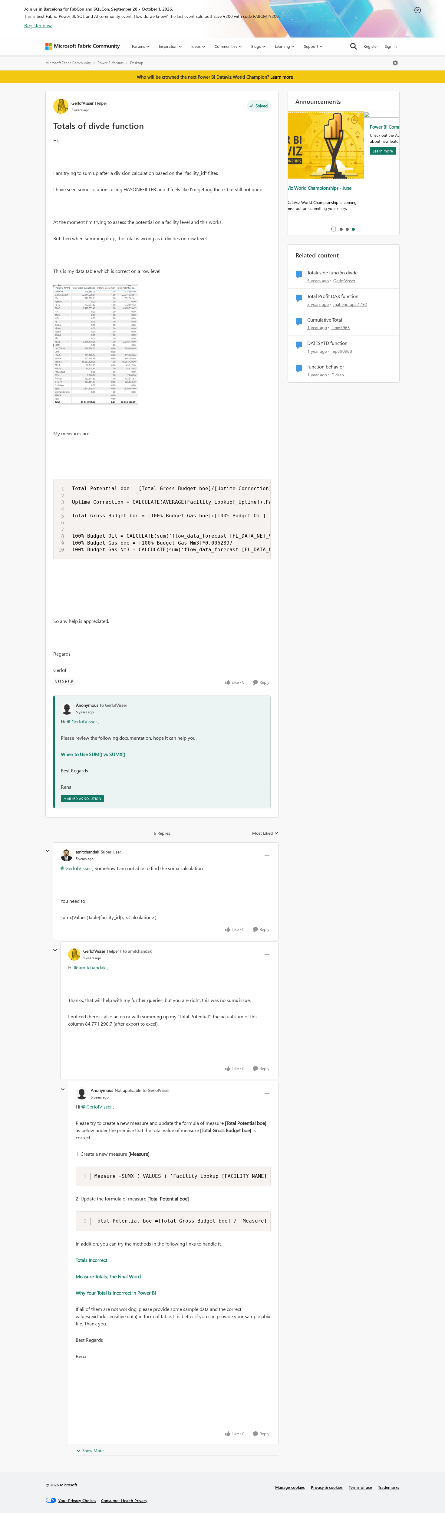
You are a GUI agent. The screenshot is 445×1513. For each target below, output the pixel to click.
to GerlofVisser (113, 705)
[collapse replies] (47, 851)
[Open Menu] (395, 63)
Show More (93, 1450)
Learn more (281, 77)
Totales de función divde (332, 273)
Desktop (136, 63)
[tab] (341, 229)
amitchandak (87, 852)
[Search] (353, 46)
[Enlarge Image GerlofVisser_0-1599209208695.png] (95, 344)
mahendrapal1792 (350, 304)
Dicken (337, 375)
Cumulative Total (324, 320)
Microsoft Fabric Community (68, 63)
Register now (38, 25)
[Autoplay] (333, 229)
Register (371, 46)
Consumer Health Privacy (124, 1500)
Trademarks (388, 1487)
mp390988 (341, 351)
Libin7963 (340, 327)
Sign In (391, 46)
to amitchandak (137, 951)
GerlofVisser (82, 103)
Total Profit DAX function (332, 296)
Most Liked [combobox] (265, 833)
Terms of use (360, 1487)
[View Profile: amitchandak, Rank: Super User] (67, 855)
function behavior (325, 367)
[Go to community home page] (82, 46)
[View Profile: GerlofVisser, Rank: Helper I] (60, 106)
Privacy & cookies (327, 1487)
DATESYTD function (327, 343)
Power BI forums (110, 63)
